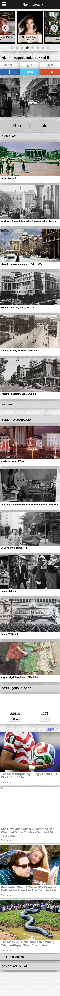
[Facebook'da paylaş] (10, 72)
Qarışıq (36, 986)
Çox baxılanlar (40, 981)
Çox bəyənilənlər (11, 986)
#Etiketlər (7, 991)
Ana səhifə (8, 981)
